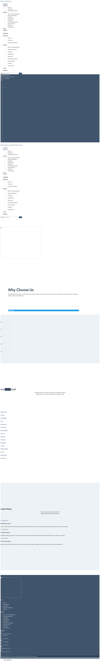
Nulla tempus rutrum (6, 523)
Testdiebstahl (11, 18)
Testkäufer (10, 17)
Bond (4, 455)
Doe (3, 436)
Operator (3, 445)
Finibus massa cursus (6, 541)
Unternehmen (6, 604)
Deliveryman (4, 427)
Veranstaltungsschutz (13, 22)
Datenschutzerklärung (12, 10)
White (3, 418)
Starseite (5, 4)
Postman (3, 433)
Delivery (2, 452)
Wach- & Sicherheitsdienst (14, 13)
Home (4, 602)
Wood (3, 442)
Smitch (4, 449)
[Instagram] (1, 80)
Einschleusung (11, 27)
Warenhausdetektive (12, 15)
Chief (2, 421)
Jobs (4, 28)
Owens (4, 424)
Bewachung (10, 20)
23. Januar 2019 (4, 520)
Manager (3, 415)
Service (5, 12)
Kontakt (5, 30)
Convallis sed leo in (5, 532)
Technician (3, 439)
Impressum (10, 9)
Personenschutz (11, 23)
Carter (4, 412)
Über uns (5, 5)
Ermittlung (10, 25)
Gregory (4, 430)
